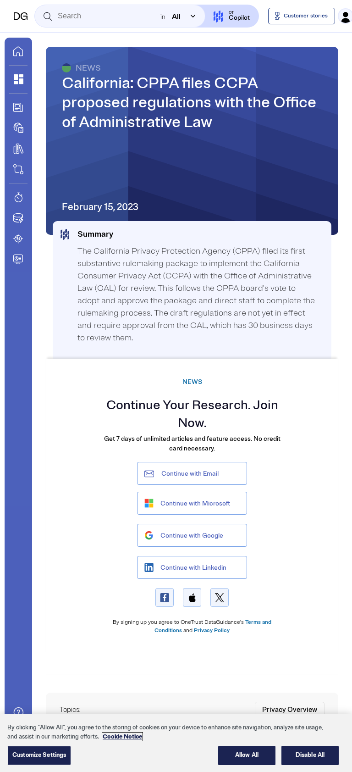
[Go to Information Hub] (18, 107)
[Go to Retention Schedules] (18, 197)
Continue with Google (191, 535)
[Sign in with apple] (192, 597)
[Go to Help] (18, 712)
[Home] (21, 16)
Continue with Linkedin (193, 568)
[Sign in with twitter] (219, 597)
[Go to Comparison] (18, 169)
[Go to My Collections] (18, 79)
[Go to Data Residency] (18, 218)
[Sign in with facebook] (164, 597)
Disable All (310, 755)
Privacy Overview (289, 709)
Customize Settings (39, 755)
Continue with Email (190, 474)
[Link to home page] (18, 51)
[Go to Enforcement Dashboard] (18, 259)
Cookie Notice (122, 736)
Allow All (246, 755)
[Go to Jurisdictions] (18, 128)
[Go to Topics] (18, 148)
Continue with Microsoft (195, 503)
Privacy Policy (212, 630)
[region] (176, 743)
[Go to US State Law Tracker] (18, 238)
